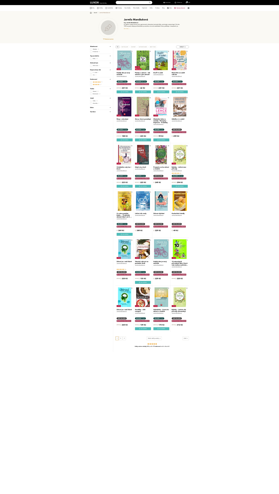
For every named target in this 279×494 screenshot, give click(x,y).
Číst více (126, 28)
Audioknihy (110, 8)
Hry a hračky (127, 8)
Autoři (95, 12)
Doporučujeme (143, 46)
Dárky (151, 8)
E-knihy (101, 8)
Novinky (133, 46)
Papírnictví (144, 8)
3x (180, 173)
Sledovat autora (109, 39)
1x (125, 269)
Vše (118, 46)
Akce (170, 8)
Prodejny (157, 8)
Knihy (93, 8)
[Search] (150, 2)
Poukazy (120, 8)
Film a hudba (136, 8)
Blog (163, 8)
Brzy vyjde (153, 46)
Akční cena (138, 69)
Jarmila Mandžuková (122, 76)
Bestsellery (125, 46)
